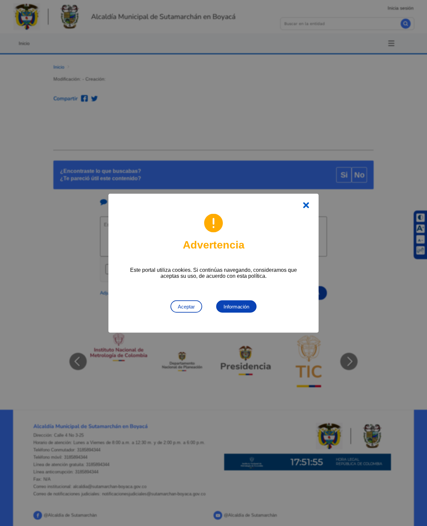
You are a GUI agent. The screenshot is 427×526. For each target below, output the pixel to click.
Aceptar (186, 306)
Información (236, 306)
